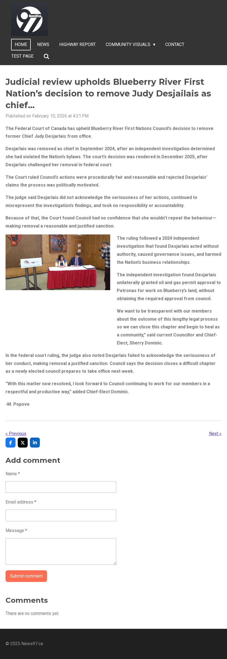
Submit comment (26, 576)
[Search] (46, 56)
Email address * (21, 502)
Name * (13, 473)
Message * (16, 530)
